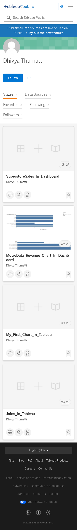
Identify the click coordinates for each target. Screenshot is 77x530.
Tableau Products (57, 460)
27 (67, 164)
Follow (13, 78)
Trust (12, 460)
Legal (10, 478)
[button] (28, 512)
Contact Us (45, 468)
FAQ (29, 460)
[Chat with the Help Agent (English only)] (61, 6)
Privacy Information (57, 478)
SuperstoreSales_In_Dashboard (32, 176)
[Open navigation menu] (70, 6)
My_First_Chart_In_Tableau (29, 335)
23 (67, 323)
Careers (30, 468)
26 (67, 244)
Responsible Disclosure (48, 486)
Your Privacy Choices (42, 502)
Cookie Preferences (46, 494)
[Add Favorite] (68, 195)
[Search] (8, 17)
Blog (21, 460)
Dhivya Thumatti (16, 182)
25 (67, 402)
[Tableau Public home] (19, 6)
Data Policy (20, 486)
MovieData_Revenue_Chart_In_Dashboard (37, 257)
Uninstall (23, 494)
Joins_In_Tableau (20, 414)
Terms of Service (28, 478)
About (39, 460)
